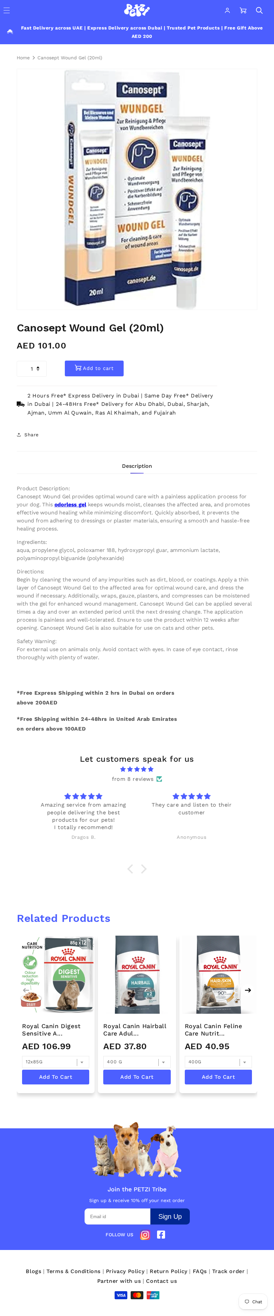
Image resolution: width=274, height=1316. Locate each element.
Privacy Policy (125, 1271)
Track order (228, 1271)
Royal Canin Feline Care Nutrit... (213, 1029)
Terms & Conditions (73, 1271)
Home (23, 57)
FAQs (200, 1271)
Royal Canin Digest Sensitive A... (51, 1029)
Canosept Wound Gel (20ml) (69, 57)
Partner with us (119, 1281)
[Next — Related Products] (248, 990)
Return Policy (168, 1271)
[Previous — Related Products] (26, 990)
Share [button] (31, 434)
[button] (259, 10)
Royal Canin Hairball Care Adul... (134, 1029)
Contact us (161, 1281)
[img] (137, 769)
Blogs (33, 1271)
